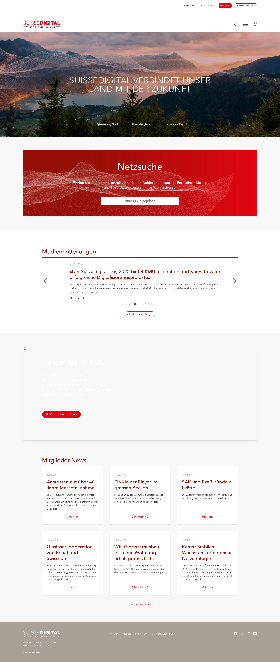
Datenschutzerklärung (163, 633)
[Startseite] (41, 24)
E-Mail (46, 645)
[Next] (233, 281)
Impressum (141, 633)
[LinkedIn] (248, 633)
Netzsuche (189, 5)
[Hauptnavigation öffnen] (245, 24)
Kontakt (211, 5)
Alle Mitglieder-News (140, 604)
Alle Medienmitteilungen (140, 314)
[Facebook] (235, 633)
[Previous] (46, 281)
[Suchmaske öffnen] (236, 24)
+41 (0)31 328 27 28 (32, 645)
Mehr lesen (72, 516)
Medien (201, 5)
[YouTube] (255, 633)
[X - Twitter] (242, 633)
